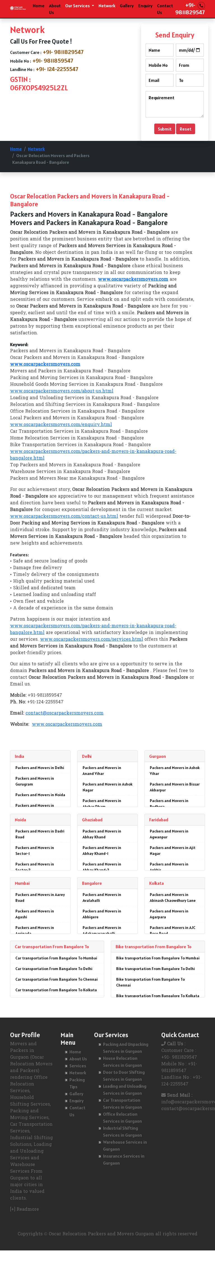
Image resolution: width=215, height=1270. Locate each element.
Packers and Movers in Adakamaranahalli (102, 930)
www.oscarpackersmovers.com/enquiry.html (61, 425)
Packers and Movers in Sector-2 (34, 867)
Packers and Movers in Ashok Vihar (175, 770)
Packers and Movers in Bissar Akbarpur (175, 787)
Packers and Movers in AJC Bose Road (172, 930)
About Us (55, 9)
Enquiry (145, 5)
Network (107, 5)
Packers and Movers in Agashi (34, 914)
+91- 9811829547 (63, 52)
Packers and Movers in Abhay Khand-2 (102, 867)
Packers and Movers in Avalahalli (102, 897)
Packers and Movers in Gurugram (34, 781)
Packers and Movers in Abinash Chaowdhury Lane (173, 897)
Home (39, 5)
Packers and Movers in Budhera (169, 803)
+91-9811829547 (190, 8)
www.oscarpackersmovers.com (67, 724)
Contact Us (165, 9)
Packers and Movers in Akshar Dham (102, 803)
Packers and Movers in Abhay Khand (102, 834)
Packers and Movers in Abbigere (102, 914)
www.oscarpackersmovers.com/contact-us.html (64, 516)
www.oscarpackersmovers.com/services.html (91, 639)
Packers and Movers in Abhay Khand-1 (102, 850)
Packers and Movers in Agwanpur (169, 834)
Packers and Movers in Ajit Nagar (172, 850)
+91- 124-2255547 (57, 69)
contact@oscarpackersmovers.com (64, 713)
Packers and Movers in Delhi (39, 767)
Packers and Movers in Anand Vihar (102, 770)
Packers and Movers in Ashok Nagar (107, 787)
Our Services (78, 5)
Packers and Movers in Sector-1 (34, 850)
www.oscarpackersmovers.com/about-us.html (61, 391)
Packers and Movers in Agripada (34, 930)
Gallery (127, 5)
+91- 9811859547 (52, 60)
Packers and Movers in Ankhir (169, 867)
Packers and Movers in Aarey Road (40, 897)
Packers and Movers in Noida (40, 794)
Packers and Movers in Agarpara (169, 914)
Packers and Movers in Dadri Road (39, 834)
